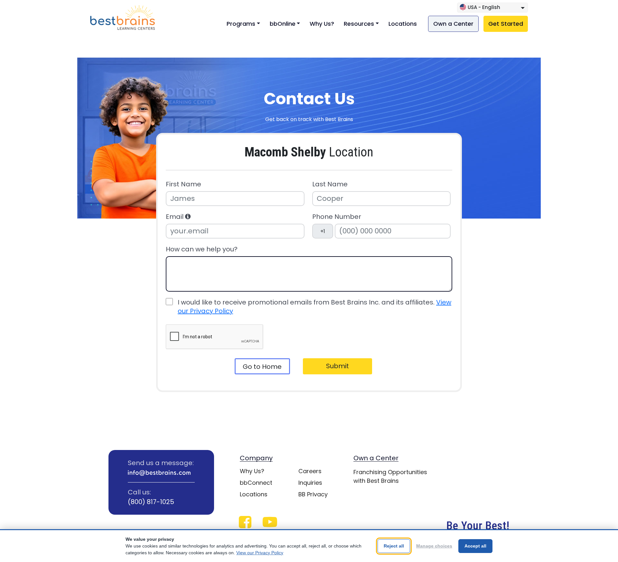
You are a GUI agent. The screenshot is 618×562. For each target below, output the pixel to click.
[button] (188, 216)
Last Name (330, 184)
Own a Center (453, 24)
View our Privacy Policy (259, 552)
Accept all (475, 545)
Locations (403, 24)
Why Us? (322, 24)
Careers (310, 471)
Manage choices (434, 545)
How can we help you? (202, 249)
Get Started (505, 24)
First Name (183, 184)
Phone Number (336, 216)
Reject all (394, 545)
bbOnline (282, 24)
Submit (337, 365)
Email (175, 216)
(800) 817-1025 (151, 501)
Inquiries (310, 483)
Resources (359, 24)
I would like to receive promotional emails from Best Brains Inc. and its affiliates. (314, 306)
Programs (241, 24)
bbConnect (256, 483)
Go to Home (262, 366)
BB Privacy (313, 494)
